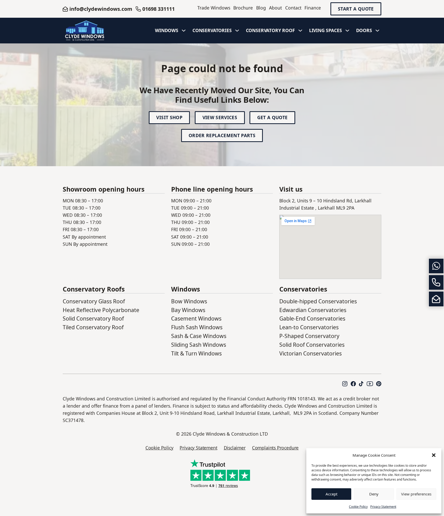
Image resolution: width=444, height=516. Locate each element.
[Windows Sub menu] (184, 30)
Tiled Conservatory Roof (93, 327)
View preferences (416, 493)
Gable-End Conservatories (312, 318)
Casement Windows (196, 318)
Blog (261, 8)
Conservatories (212, 30)
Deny (373, 493)
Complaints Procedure (275, 448)
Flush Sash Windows (197, 327)
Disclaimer (235, 448)
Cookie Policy (358, 506)
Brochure (243, 8)
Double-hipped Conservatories (318, 301)
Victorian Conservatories (310, 353)
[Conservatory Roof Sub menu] (300, 30)
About (275, 8)
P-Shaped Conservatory (309, 336)
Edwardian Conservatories (312, 310)
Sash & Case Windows (198, 336)
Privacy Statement (383, 506)
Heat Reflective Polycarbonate (101, 310)
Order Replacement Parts (222, 135)
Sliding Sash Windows (198, 344)
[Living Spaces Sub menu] (347, 30)
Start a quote (356, 9)
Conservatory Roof (270, 30)
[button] (433, 455)
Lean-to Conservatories (309, 327)
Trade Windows (213, 8)
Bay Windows (188, 310)
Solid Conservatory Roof (93, 318)
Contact (293, 8)
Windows (166, 30)
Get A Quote (272, 117)
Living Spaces (325, 30)
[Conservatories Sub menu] (237, 30)
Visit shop (169, 117)
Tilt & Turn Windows (196, 353)
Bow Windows (189, 301)
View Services (219, 117)
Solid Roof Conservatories (312, 344)
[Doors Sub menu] (377, 30)
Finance (312, 8)
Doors (364, 30)
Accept (331, 493)
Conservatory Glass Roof (94, 301)
